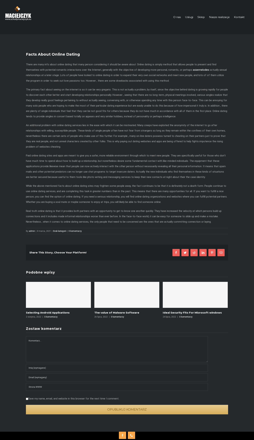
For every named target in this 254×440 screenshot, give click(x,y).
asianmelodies (201, 69)
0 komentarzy (75, 231)
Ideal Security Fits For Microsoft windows (123, 312)
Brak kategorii (59, 231)
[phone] (131, 435)
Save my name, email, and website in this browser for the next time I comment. (73, 398)
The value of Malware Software (48, 312)
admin (32, 231)
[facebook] (122, 435)
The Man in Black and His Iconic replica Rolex (194, 312)
